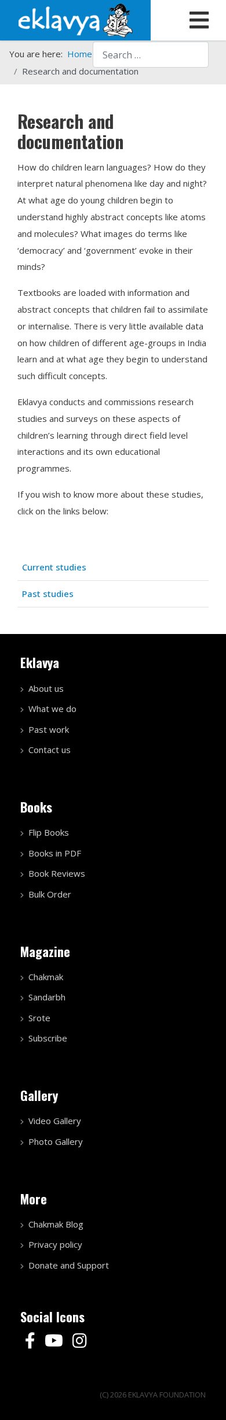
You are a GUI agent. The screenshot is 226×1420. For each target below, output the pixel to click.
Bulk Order (49, 894)
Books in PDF (54, 853)
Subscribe (47, 1038)
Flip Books (48, 832)
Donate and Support (68, 1265)
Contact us (49, 749)
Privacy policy (55, 1244)
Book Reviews (56, 873)
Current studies (54, 567)
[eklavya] (75, 19)
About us (46, 688)
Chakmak (45, 976)
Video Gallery (54, 1120)
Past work (48, 729)
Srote (39, 1018)
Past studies (48, 593)
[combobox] (151, 55)
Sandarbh (46, 997)
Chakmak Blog (55, 1224)
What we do (52, 708)
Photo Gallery (55, 1141)
